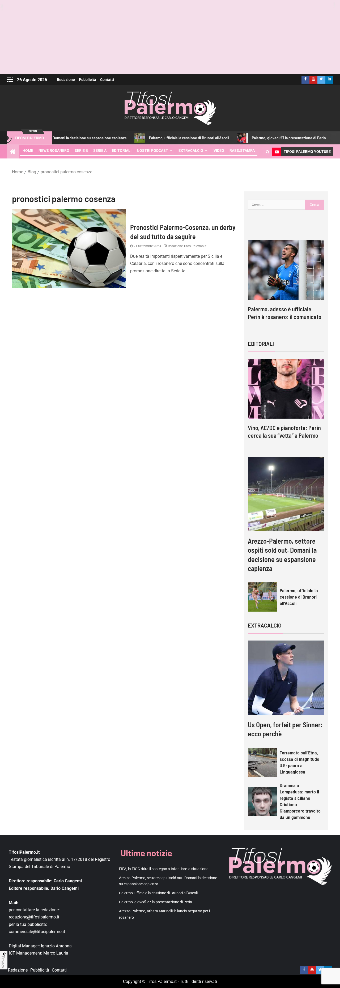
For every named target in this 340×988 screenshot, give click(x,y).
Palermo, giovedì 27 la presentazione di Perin (269, 138)
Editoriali (121, 150)
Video (219, 150)
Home (28, 150)
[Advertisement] (170, 37)
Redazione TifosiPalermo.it (186, 246)
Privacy (3, 962)
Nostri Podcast (152, 150)
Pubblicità (87, 80)
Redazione (66, 80)
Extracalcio (190, 150)
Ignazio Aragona (56, 945)
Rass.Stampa (242, 150)
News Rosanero (54, 150)
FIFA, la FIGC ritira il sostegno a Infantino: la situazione (163, 869)
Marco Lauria (55, 953)
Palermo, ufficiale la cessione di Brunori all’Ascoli (169, 138)
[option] (286, 285)
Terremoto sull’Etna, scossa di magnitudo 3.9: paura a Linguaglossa (299, 762)
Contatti (107, 80)
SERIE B (81, 150)
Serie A (100, 150)
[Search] (267, 152)
